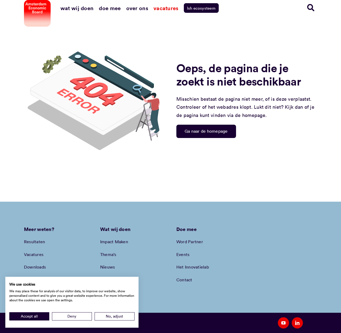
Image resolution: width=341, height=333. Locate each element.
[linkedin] (297, 322)
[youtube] (283, 322)
